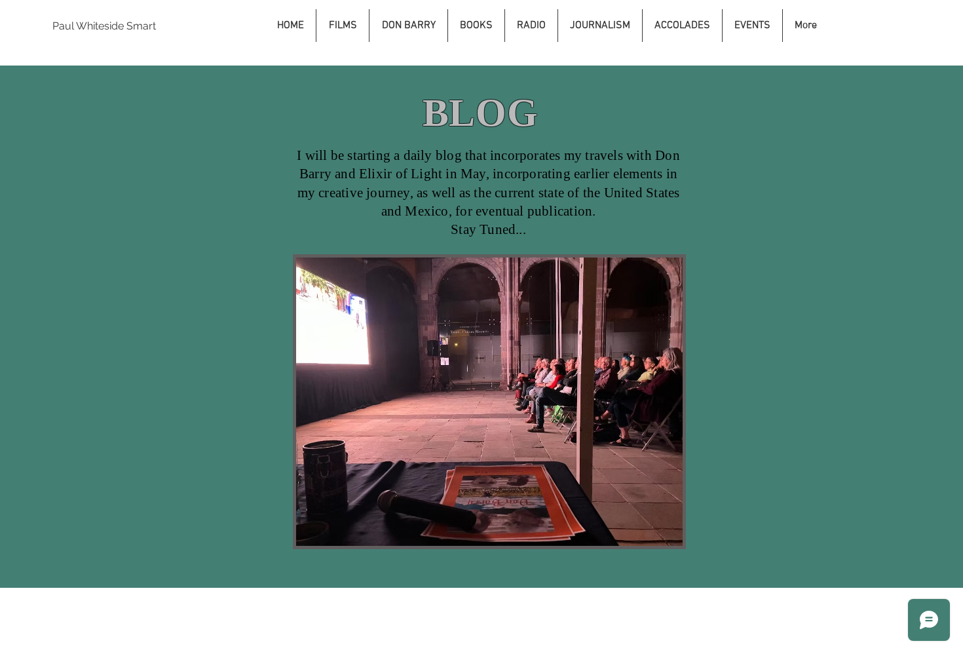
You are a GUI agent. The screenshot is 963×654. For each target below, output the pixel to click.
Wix (625, 603)
